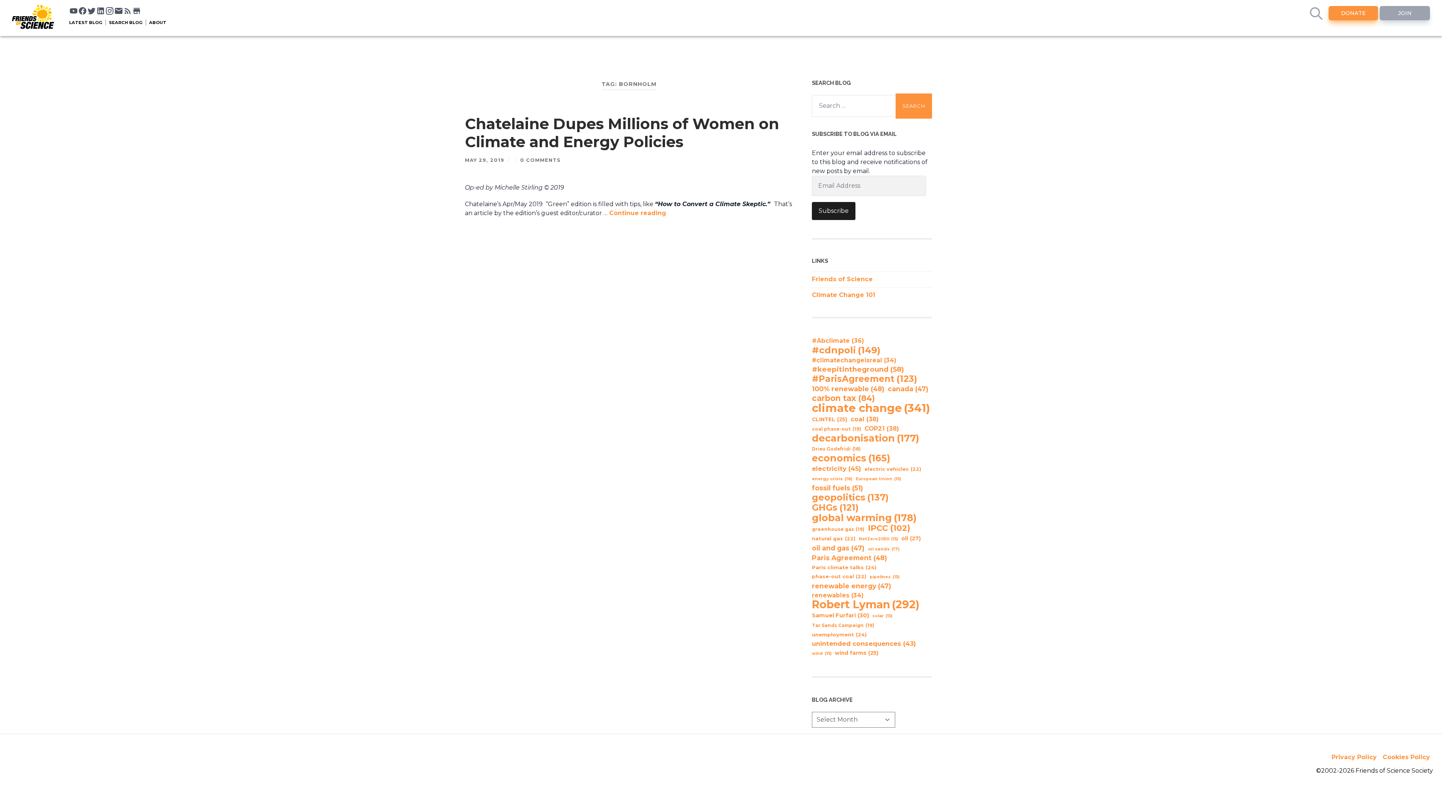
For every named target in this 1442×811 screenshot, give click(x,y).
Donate (1353, 13)
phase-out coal (839, 576)
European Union (878, 478)
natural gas (833, 538)
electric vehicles (892, 469)
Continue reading (637, 213)
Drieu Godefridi (836, 449)
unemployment (839, 635)
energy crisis (832, 478)
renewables (838, 595)
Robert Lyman (866, 604)
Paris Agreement (849, 558)
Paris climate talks (844, 567)
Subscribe (834, 210)
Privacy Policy (1354, 757)
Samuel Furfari (840, 615)
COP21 (881, 428)
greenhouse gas (838, 529)
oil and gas (838, 548)
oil (911, 538)
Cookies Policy (1406, 757)
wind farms (856, 653)
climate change (871, 408)
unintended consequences (864, 643)
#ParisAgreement (864, 378)
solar (882, 616)
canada (908, 389)
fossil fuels (837, 488)
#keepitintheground (858, 369)
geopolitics (850, 497)
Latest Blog (86, 22)
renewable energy (851, 586)
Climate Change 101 (843, 294)
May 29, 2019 (484, 160)
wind (821, 653)
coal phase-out (836, 429)
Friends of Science (842, 279)
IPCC (889, 528)
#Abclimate (838, 340)
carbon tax (843, 398)
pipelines (884, 576)
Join (1405, 13)
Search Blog (126, 22)
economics (851, 458)
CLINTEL (829, 419)
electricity (836, 468)
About (157, 22)
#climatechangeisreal (854, 360)
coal (865, 419)
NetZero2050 (878, 539)
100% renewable (848, 389)
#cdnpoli (846, 349)
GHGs (835, 507)
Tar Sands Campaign (843, 625)
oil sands (884, 549)
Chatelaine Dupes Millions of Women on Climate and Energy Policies (622, 133)
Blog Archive (832, 699)
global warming (864, 517)
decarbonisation (865, 438)
